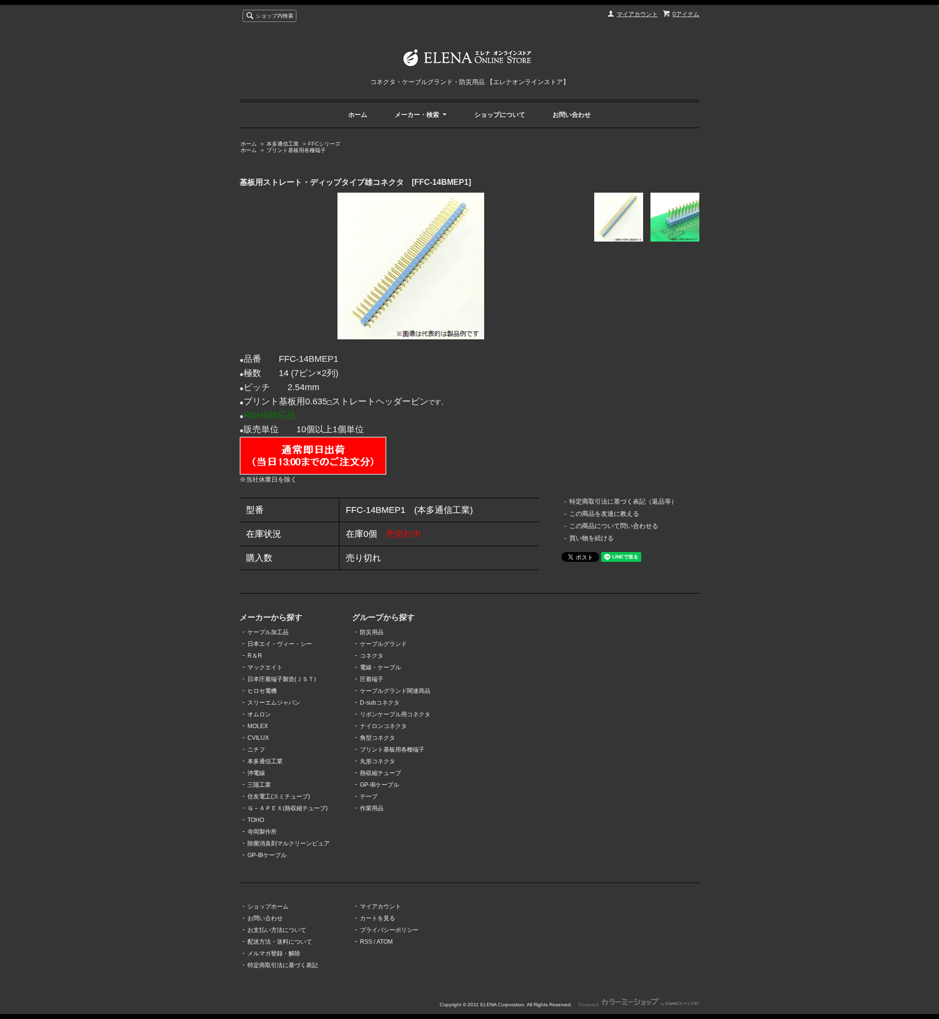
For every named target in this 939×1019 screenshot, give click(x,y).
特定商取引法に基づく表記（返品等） (623, 501)
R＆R (254, 655)
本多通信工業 (283, 144)
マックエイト (265, 667)
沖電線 (256, 773)
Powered (589, 1004)
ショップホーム (268, 906)
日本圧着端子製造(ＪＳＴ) (281, 679)
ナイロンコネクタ (383, 726)
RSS (366, 941)
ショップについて (499, 114)
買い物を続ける (591, 538)
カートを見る (377, 918)
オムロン (259, 714)
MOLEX (257, 726)
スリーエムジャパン (273, 702)
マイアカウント (637, 14)
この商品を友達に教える (604, 513)
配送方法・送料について (279, 941)
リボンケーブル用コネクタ (395, 714)
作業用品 (371, 808)
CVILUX (258, 737)
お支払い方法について (276, 930)
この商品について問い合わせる (613, 526)
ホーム (357, 114)
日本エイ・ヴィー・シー (279, 644)
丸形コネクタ (377, 761)
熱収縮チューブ (380, 773)
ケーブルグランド (383, 644)
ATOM (385, 941)
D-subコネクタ (380, 702)
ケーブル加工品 (268, 632)
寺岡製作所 (262, 831)
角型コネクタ (377, 737)
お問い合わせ (572, 114)
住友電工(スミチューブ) (278, 796)
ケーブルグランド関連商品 (395, 690)
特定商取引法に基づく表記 (282, 965)
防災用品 (371, 632)
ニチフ (256, 749)
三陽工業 (259, 784)
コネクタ (371, 655)
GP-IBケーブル (267, 855)
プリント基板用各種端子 (296, 150)
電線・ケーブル (380, 667)
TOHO (255, 820)
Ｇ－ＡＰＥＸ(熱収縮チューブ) (287, 808)
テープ (369, 796)
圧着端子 (371, 679)
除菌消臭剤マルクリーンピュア (288, 843)
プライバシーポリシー (389, 930)
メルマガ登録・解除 (273, 953)
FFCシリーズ (324, 144)
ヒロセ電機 (262, 690)
